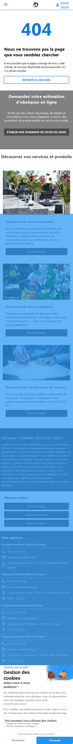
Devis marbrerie (36, 523)
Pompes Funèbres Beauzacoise (22, 605)
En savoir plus (37, 251)
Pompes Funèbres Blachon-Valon (23, 544)
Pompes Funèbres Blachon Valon (23, 574)
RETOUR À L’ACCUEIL (36, 80)
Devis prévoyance (36, 514)
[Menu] (6, 4)
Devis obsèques (36, 506)
